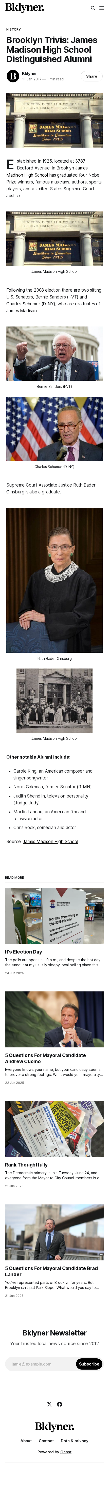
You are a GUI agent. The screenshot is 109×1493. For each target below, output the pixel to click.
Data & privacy (74, 1440)
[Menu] (102, 8)
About (26, 1440)
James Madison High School (50, 841)
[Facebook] (59, 1404)
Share (91, 76)
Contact (46, 1440)
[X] (49, 1404)
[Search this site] (93, 8)
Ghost (65, 1451)
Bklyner (29, 73)
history (13, 29)
